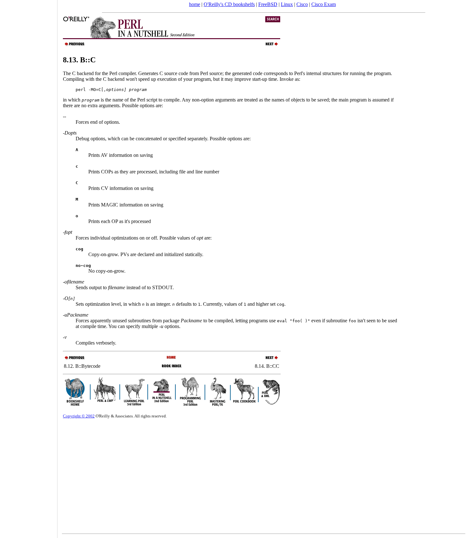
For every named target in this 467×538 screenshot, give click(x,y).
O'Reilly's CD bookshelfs (229, 4)
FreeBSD (267, 4)
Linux (287, 4)
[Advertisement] (28, 266)
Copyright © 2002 (79, 416)
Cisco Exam (323, 4)
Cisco (302, 4)
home (194, 4)
